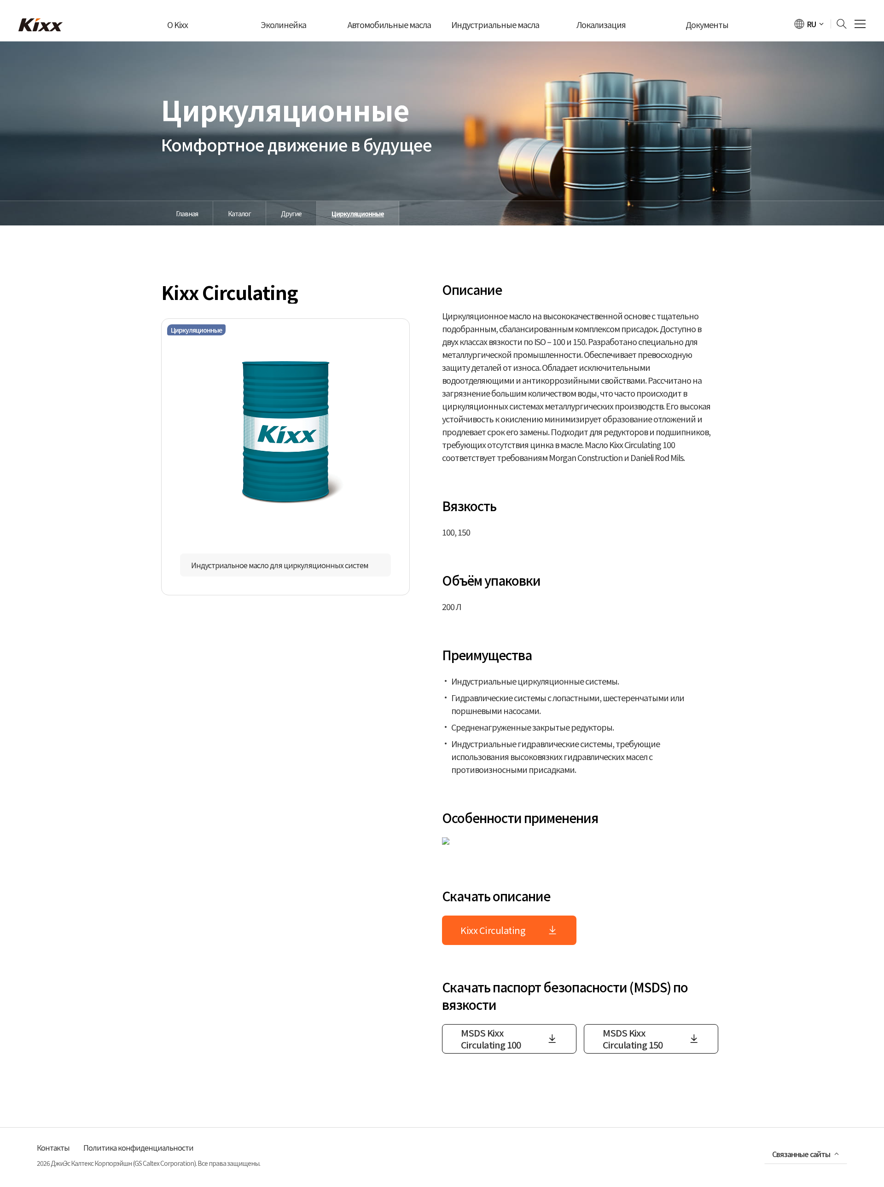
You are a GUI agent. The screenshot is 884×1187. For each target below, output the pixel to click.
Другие (291, 213)
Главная (187, 213)
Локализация (601, 24)
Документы (707, 24)
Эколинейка (283, 24)
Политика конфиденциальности (138, 1147)
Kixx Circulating (492, 930)
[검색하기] (839, 23)
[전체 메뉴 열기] (860, 24)
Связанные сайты (801, 1153)
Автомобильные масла (389, 24)
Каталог (239, 213)
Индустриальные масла (495, 24)
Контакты (53, 1147)
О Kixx (177, 24)
